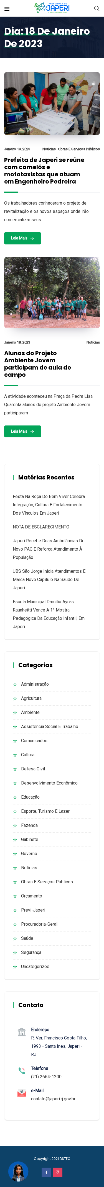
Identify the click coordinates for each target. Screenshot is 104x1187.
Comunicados (34, 740)
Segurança (31, 952)
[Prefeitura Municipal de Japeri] (52, 8)
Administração (35, 684)
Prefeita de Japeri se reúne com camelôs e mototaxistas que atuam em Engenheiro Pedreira (44, 170)
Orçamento (31, 896)
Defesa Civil (33, 768)
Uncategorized (35, 966)
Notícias (49, 149)
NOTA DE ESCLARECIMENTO (41, 527)
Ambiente (30, 712)
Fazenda (29, 825)
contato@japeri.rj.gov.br (53, 1098)
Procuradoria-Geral (39, 924)
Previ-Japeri (33, 910)
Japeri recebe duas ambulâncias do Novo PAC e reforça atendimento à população (49, 549)
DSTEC (65, 1158)
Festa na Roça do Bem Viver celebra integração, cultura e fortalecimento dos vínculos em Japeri (49, 505)
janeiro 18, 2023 (17, 149)
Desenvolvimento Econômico (49, 783)
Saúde (27, 938)
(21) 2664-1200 (46, 1076)
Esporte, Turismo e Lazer (45, 811)
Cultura (27, 754)
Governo (29, 853)
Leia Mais (19, 238)
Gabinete (29, 839)
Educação (30, 797)
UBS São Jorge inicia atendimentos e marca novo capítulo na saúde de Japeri (49, 579)
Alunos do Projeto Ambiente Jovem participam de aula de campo (37, 364)
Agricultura (31, 698)
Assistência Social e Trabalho (49, 726)
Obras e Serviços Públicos (79, 149)
